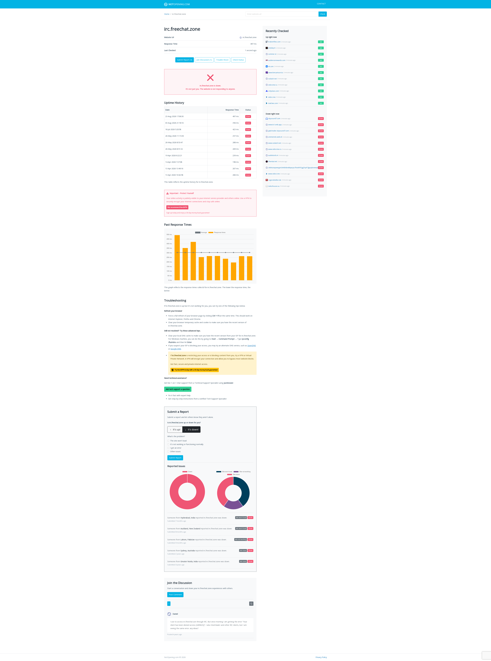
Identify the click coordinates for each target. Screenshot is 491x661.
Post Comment (175, 594)
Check (322, 14)
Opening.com (179, 4)
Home (166, 14)
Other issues (175, 451)
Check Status (238, 60)
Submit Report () (184, 60)
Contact (321, 3)
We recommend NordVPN (177, 207)
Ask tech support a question (178, 389)
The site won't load (178, 440)
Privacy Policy (321, 657)
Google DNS (176, 349)
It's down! (191, 429)
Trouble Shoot (222, 60)
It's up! (175, 429)
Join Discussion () (204, 60)
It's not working (186, 444)
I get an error (175, 448)
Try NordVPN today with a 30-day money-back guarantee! (196, 370)
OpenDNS (251, 345)
